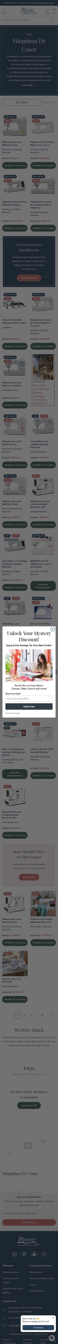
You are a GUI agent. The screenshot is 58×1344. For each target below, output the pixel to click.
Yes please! (38, 1327)
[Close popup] (53, 1318)
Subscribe (29, 706)
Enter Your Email (12, 694)
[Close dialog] (53, 629)
